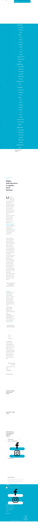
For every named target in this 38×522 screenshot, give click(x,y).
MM (21, 49)
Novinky (7, 369)
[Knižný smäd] (8, 0)
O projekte (20, 24)
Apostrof (21, 39)
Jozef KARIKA (20, 71)
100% (21, 37)
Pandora (21, 54)
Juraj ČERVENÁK (21, 66)
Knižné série (20, 64)
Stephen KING (21, 76)
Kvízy (20, 83)
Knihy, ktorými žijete (8, 330)
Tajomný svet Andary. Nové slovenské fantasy (10, 392)
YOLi (14, 483)
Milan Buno (9, 370)
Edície (19, 34)
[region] (16, 467)
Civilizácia (21, 42)
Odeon (21, 51)
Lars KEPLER (21, 137)
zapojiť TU (11, 321)
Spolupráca (21, 29)
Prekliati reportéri (20, 56)
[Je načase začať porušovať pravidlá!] (11, 372)
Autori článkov (21, 27)
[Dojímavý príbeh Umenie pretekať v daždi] (8, 372)
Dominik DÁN (20, 69)
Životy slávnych (21, 59)
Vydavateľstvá (10, 483)
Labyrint (20, 46)
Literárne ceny (19, 81)
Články (20, 61)
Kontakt (20, 32)
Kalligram (21, 44)
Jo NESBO (21, 78)
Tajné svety (8, 291)
